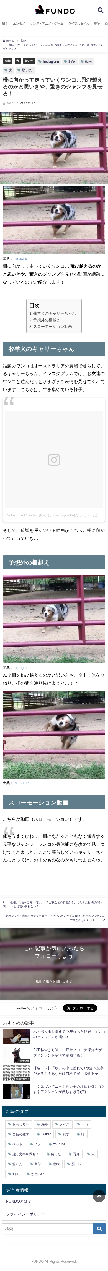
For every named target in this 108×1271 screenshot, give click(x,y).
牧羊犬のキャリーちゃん (54, 313)
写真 (76, 1154)
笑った (56, 1154)
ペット (17, 1144)
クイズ (65, 1124)
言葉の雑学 (20, 1134)
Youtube (59, 1144)
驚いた (29, 60)
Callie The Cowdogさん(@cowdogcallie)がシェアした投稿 (55, 515)
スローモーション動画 (52, 326)
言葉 (37, 1164)
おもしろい (20, 1124)
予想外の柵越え (46, 320)
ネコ (84, 1124)
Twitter (46, 1134)
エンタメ (19, 23)
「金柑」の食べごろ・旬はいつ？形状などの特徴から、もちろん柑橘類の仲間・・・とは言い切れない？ (52, 904)
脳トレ (76, 1164)
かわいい (37, 1174)
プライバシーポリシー (25, 1214)
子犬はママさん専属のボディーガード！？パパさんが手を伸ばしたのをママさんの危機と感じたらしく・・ (54, 918)
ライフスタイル (78, 23)
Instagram (51, 61)
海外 (44, 1124)
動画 (88, 61)
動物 (97, 23)
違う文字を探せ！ (25, 1154)
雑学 (5, 23)
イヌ (37, 1144)
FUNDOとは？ (19, 1201)
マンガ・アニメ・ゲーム (46, 23)
